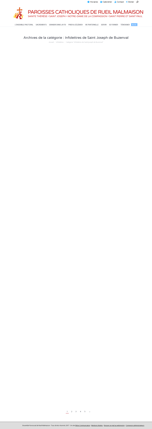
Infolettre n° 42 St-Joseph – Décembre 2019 (42, 303)
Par (66, 60)
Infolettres (20, 124)
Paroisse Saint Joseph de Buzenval (58, 79)
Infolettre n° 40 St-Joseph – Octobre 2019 (41, 390)
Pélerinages (76, 79)
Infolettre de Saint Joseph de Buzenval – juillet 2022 (46, 119)
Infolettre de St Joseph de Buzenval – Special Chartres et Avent (53, 75)
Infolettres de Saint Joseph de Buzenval (31, 60)
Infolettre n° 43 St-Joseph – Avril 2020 (39, 260)
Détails (19, 68)
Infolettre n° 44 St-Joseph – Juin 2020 (38, 217)
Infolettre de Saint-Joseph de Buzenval (39, 55)
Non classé (50, 60)
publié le (86, 60)
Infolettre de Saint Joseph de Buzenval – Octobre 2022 (48, 93)
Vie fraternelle (86, 79)
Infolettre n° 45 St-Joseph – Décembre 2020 (42, 173)
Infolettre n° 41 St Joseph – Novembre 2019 (42, 347)
